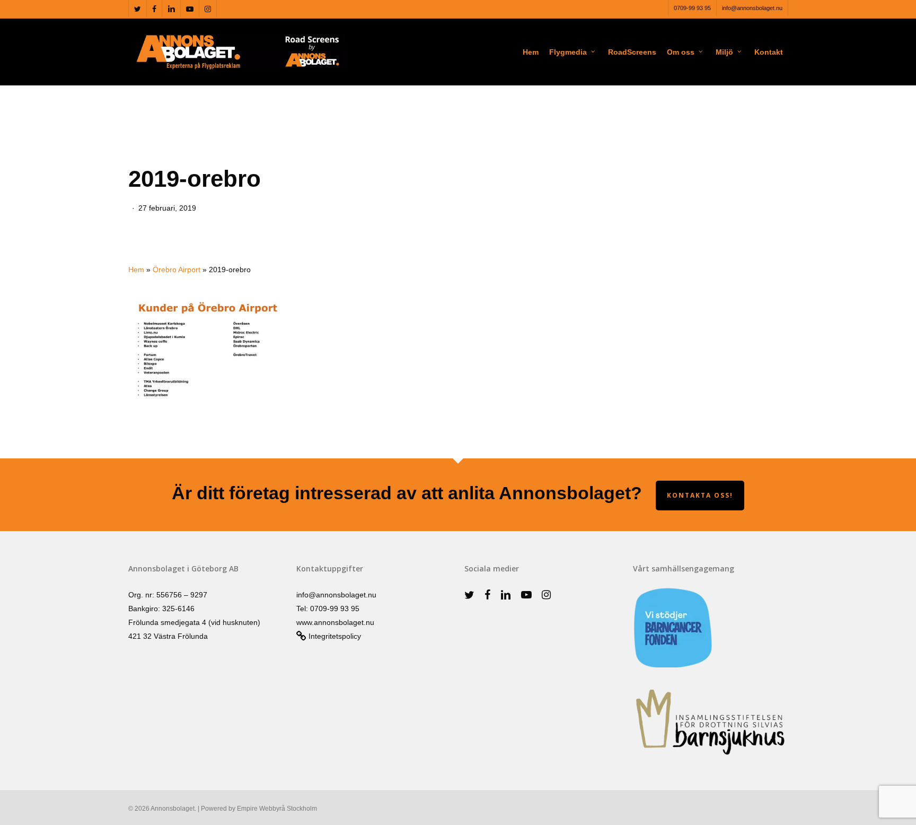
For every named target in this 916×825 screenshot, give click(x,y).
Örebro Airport (176, 269)
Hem (136, 269)
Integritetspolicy (333, 636)
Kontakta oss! (700, 495)
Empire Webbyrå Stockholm (277, 808)
